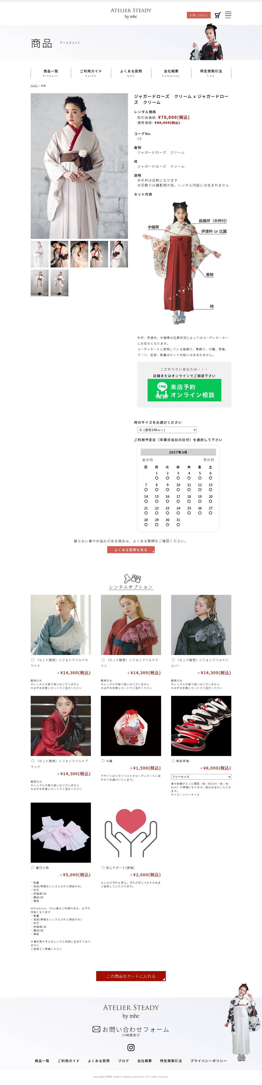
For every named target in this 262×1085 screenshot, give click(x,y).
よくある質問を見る (131, 549)
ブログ (123, 1060)
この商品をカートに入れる (131, 976)
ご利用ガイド (91, 71)
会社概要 (171, 71)
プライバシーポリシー (208, 1060)
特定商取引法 (211, 71)
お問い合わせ (199, 15)
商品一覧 (51, 71)
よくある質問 (131, 71)
